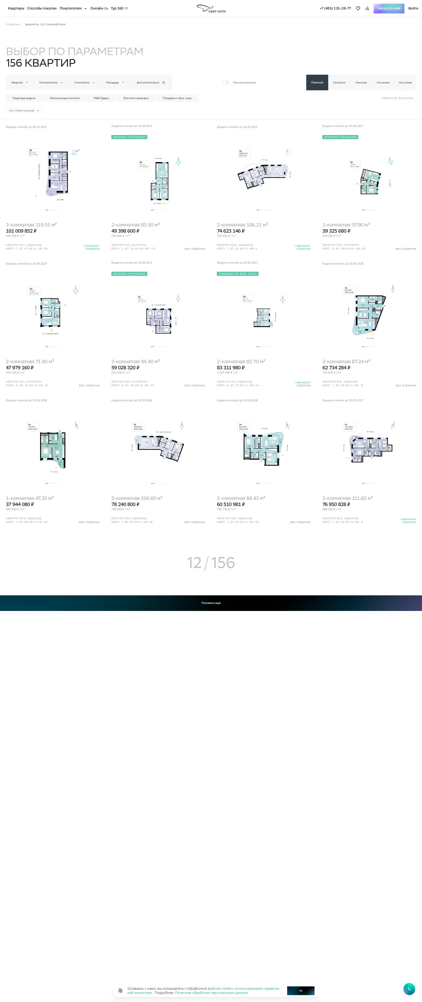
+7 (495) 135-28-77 (335, 8)
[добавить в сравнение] (367, 8)
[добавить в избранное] (358, 8)
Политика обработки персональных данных (211, 993)
